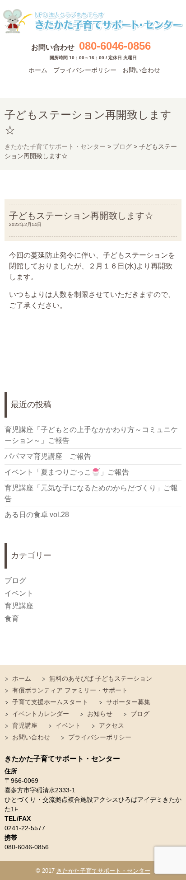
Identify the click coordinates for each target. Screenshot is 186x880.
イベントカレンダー (40, 713)
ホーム (37, 70)
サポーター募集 (128, 702)
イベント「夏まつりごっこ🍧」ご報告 (67, 472)
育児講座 (19, 606)
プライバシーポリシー (84, 70)
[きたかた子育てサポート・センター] (93, 21)
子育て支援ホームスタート (50, 702)
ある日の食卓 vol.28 (37, 514)
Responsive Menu (170, 84)
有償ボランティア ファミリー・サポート (70, 690)
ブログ (15, 580)
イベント (19, 593)
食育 (12, 618)
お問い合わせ (141, 70)
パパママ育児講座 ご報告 (48, 456)
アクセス (111, 725)
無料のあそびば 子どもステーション (100, 678)
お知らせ (99, 713)
